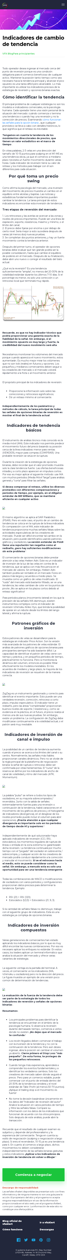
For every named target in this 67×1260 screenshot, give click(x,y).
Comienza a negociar (33, 1175)
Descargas (47, 1229)
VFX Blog (7, 53)
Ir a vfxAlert (47, 1222)
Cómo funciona (12, 1229)
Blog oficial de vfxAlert (12, 1222)
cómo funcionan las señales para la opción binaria (31, 121)
